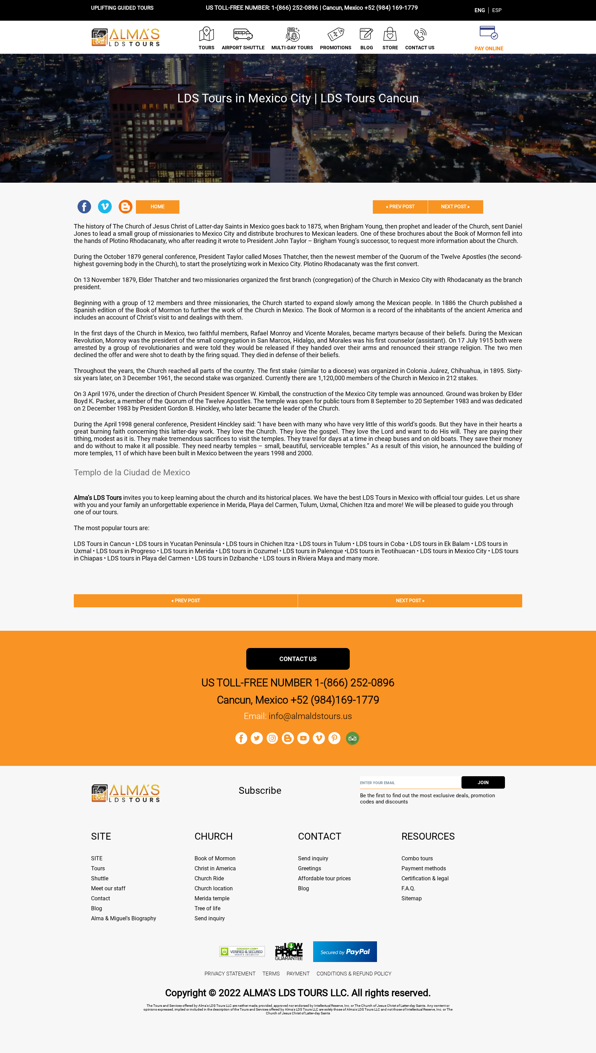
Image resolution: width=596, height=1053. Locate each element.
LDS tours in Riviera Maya (299, 558)
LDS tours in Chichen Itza (260, 543)
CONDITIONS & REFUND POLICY (354, 974)
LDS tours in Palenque (312, 551)
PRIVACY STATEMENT (230, 974)
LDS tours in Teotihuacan (381, 551)
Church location (214, 888)
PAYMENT (298, 974)
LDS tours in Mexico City (453, 551)
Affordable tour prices (324, 878)
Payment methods (423, 868)
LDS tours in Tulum (325, 543)
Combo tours (417, 858)
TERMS (271, 974)
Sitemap (411, 898)
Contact (100, 898)
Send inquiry (210, 918)
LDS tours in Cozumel (248, 551)
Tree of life (207, 908)
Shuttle (99, 878)
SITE (96, 858)
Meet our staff (108, 888)
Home (158, 207)
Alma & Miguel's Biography (123, 918)
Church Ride (209, 878)
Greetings (309, 868)
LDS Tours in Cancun (102, 543)
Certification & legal (425, 878)
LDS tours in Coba (380, 543)
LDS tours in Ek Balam (439, 543)
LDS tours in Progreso (126, 551)
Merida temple (212, 898)
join (483, 782)
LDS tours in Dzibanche (227, 558)
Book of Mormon (215, 858)
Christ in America (215, 868)
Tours (98, 868)
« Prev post (400, 207)
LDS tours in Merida (186, 551)
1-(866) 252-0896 (294, 7)
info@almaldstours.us (310, 716)
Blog (96, 908)
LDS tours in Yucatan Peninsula (178, 543)
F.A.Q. (408, 888)
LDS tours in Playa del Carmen (148, 558)
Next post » (455, 207)
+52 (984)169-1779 (335, 700)
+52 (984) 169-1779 (391, 7)
